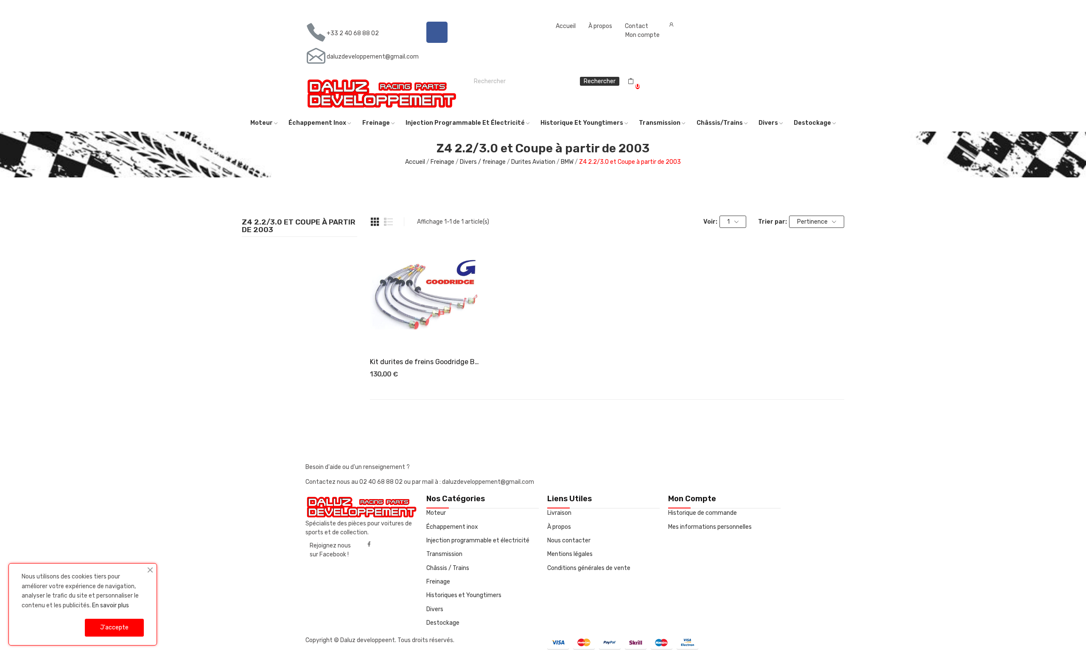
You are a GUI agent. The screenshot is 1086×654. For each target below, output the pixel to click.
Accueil (566, 26)
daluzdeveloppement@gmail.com (373, 56)
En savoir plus (110, 605)
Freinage (438, 581)
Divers (434, 609)
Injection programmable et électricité (477, 540)
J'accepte (114, 627)
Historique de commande (702, 512)
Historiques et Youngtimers (463, 595)
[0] (631, 81)
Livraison (559, 512)
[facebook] (369, 544)
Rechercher (600, 81)
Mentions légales (570, 554)
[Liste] (389, 222)
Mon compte (642, 35)
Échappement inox (452, 526)
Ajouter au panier (426, 335)
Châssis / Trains (447, 568)
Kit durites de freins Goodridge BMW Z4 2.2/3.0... (426, 362)
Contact (636, 26)
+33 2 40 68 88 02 (353, 33)
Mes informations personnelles (710, 526)
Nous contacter (569, 540)
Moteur (436, 512)
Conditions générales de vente (588, 568)
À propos (600, 26)
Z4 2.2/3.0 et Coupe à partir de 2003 (298, 226)
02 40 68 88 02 (381, 482)
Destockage (442, 622)
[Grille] (375, 222)
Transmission (444, 554)
